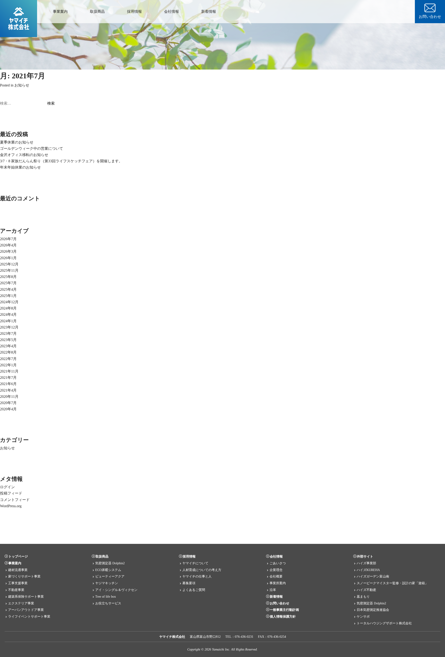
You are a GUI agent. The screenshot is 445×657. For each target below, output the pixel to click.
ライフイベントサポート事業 (29, 616)
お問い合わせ (430, 17)
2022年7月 (8, 359)
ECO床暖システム (108, 570)
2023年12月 (9, 327)
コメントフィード (15, 500)
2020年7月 (8, 403)
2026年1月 (8, 258)
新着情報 (208, 11)
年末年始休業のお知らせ (20, 167)
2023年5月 (8, 340)
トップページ (18, 556)
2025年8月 (8, 277)
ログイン (7, 487)
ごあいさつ (278, 563)
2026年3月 (8, 251)
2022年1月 (8, 365)
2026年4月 (8, 245)
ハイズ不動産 (366, 590)
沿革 (273, 590)
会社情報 (171, 11)
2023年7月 (8, 333)
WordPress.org (11, 506)
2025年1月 (8, 296)
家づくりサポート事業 (24, 576)
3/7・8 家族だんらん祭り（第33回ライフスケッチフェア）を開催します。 (61, 161)
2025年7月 (8, 283)
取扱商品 (97, 11)
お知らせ (21, 85)
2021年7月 (8, 378)
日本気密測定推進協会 (373, 610)
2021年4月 (8, 390)
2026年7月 (8, 239)
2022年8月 (8, 352)
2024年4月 (8, 314)
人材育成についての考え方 (201, 570)
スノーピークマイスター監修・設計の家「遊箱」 (392, 583)
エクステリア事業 (21, 603)
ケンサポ (363, 616)
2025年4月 (8, 289)
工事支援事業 (18, 583)
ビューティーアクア (109, 576)
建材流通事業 (18, 570)
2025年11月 (9, 270)
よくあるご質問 (193, 590)
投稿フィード (11, 493)
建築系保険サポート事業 (26, 596)
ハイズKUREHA (368, 570)
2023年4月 (8, 346)
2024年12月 (9, 302)
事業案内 (60, 11)
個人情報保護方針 (283, 616)
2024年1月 (8, 321)
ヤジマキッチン (106, 583)
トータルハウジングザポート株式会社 (384, 623)
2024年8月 (8, 308)
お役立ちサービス (108, 603)
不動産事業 (16, 590)
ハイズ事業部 (366, 563)
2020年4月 (8, 409)
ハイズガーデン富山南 (373, 576)
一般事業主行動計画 (284, 610)
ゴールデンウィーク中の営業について (31, 148)
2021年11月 (9, 371)
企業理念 (276, 570)
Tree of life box (105, 596)
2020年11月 (9, 397)
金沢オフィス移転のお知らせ (24, 155)
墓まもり (363, 596)
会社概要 (276, 576)
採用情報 (134, 11)
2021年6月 (8, 384)
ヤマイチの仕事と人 (197, 576)
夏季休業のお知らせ (16, 142)
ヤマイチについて (195, 563)
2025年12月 (9, 264)
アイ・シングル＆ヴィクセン (116, 590)
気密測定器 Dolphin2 (110, 563)
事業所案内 (278, 583)
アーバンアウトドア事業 (26, 610)
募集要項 (188, 583)
